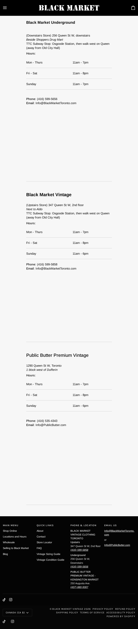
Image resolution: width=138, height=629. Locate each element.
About (40, 530)
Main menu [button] (11, 525)
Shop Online (10, 530)
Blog (5, 554)
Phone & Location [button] (83, 525)
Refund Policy (125, 608)
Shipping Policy (67, 612)
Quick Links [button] (45, 525)
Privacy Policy (103, 608)
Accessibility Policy (120, 612)
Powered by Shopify (121, 616)
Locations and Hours (14, 536)
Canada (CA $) (15, 612)
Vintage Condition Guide (50, 559)
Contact (41, 536)
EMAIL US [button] (110, 525)
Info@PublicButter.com (117, 545)
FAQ (39, 548)
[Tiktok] (4, 599)
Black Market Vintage (67, 608)
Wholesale (9, 542)
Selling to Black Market (16, 548)
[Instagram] (10, 599)
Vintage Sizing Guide (48, 554)
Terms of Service (92, 612)
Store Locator (44, 542)
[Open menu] (8, 8)
